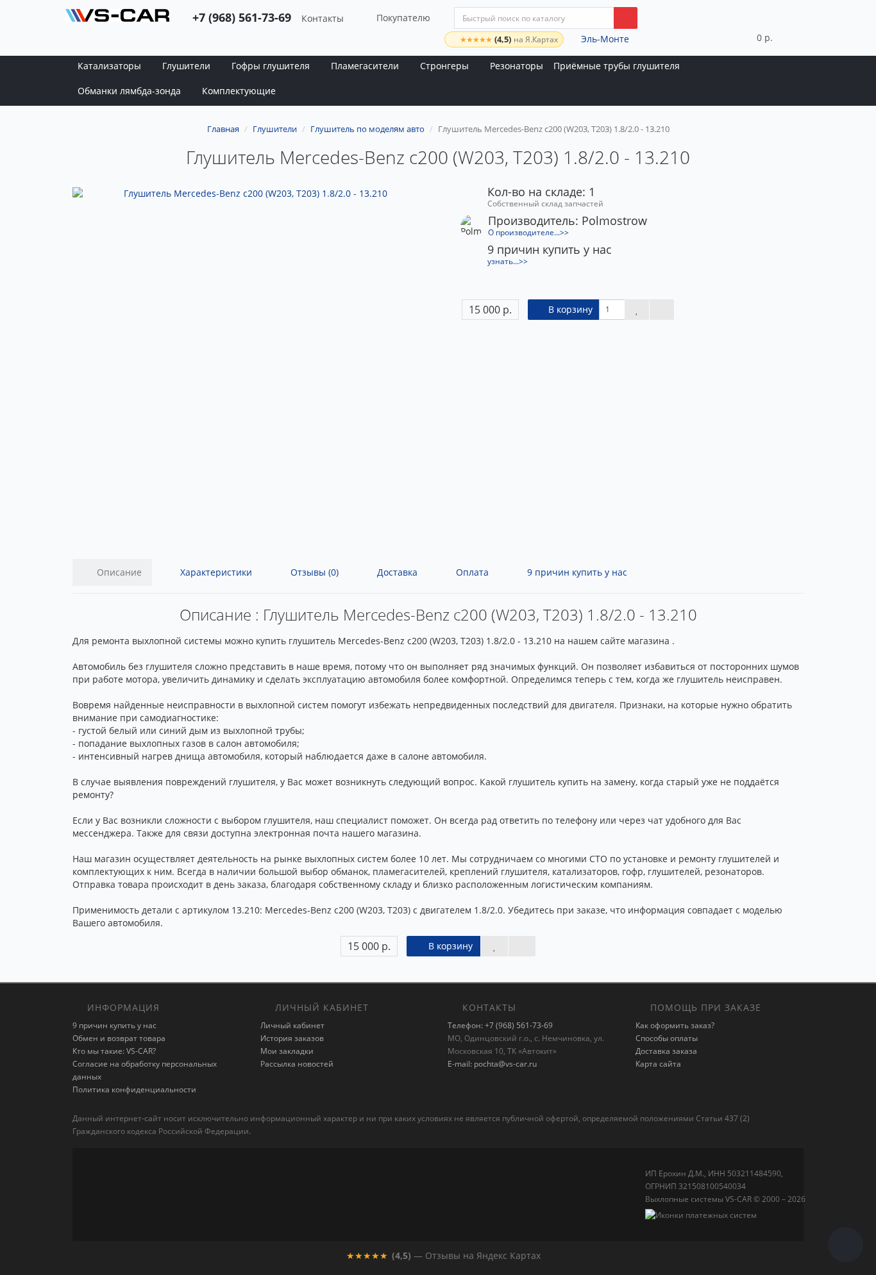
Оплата (471, 572)
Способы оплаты (667, 1038)
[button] (752, 37)
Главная (223, 129)
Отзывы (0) (313, 572)
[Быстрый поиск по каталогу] (625, 18)
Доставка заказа (666, 1051)
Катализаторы (109, 66)
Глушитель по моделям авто (367, 129)
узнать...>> (507, 261)
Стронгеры (444, 66)
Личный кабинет (292, 1025)
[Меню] (801, 37)
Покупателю (403, 18)
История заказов (292, 1038)
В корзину (569, 309)
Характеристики (215, 572)
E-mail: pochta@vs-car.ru (492, 1063)
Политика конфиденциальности (134, 1089)
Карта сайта (658, 1063)
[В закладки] (637, 309)
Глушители (186, 66)
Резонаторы (516, 66)
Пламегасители (365, 66)
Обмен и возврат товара (118, 1038)
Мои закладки (287, 1051)
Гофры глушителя (271, 66)
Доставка (396, 572)
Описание (118, 572)
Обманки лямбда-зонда (129, 91)
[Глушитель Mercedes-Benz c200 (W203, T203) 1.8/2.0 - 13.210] (250, 365)
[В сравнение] (662, 309)
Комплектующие (239, 91)
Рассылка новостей (296, 1063)
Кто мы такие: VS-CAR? (114, 1051)
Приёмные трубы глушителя (616, 66)
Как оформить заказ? (675, 1025)
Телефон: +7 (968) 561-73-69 (500, 1025)
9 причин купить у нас (576, 572)
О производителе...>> (528, 232)
